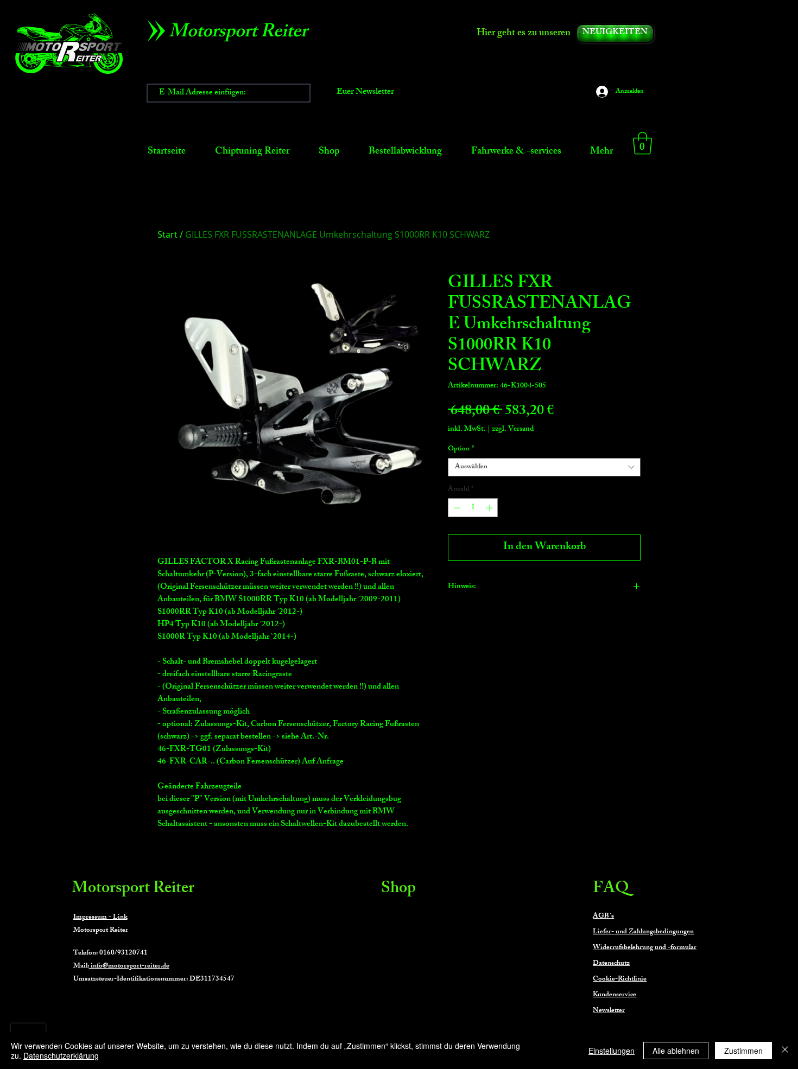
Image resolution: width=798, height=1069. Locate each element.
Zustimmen (743, 1050)
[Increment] (490, 508)
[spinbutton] (473, 508)
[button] (642, 143)
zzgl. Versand (513, 429)
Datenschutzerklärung (61, 1055)
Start (167, 234)
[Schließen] (784, 1050)
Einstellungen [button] (611, 1050)
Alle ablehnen (676, 1050)
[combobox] (544, 467)
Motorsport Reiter (133, 889)
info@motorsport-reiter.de (129, 966)
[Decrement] (456, 508)
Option (461, 449)
